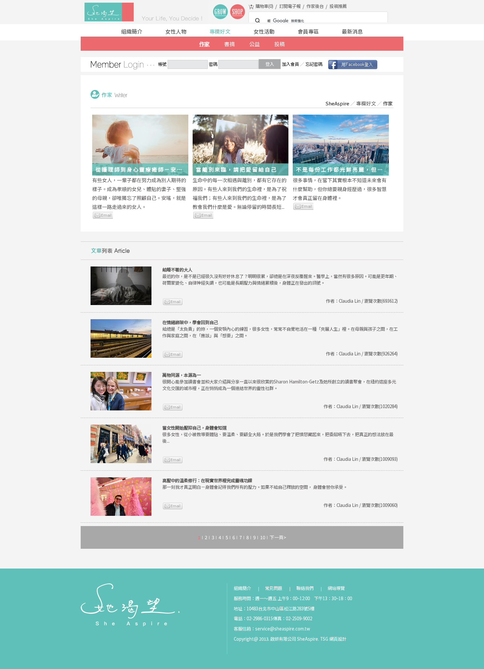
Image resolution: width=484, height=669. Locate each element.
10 (262, 537)
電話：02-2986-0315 (253, 618)
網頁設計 (337, 639)
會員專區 (308, 31)
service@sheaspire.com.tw (282, 629)
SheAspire (337, 103)
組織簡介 (131, 31)
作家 (204, 44)
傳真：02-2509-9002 (292, 618)
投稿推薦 (338, 6)
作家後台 (315, 6)
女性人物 (175, 31)
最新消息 (352, 31)
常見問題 (273, 588)
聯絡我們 (304, 588)
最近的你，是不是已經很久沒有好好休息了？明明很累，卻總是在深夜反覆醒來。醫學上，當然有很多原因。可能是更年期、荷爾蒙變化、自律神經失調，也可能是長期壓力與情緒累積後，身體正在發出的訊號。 (280, 276)
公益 (254, 44)
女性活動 (264, 31)
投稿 (279, 44)
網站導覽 (336, 588)
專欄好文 (219, 31)
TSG (324, 639)
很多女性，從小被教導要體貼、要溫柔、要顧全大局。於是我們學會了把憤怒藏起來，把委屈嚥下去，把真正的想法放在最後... (277, 434)
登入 (269, 64)
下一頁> (278, 537)
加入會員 (290, 64)
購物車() (264, 6)
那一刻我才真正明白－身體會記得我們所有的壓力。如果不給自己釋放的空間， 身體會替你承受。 (254, 483)
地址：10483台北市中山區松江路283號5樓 (274, 608)
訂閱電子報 (290, 6)
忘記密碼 (313, 64)
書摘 (229, 44)
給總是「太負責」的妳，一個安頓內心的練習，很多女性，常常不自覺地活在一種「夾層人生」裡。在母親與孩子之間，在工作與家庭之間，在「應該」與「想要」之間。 (280, 329)
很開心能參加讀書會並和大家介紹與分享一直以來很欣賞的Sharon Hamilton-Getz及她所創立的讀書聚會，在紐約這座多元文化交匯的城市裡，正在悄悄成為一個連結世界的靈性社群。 (279, 381)
